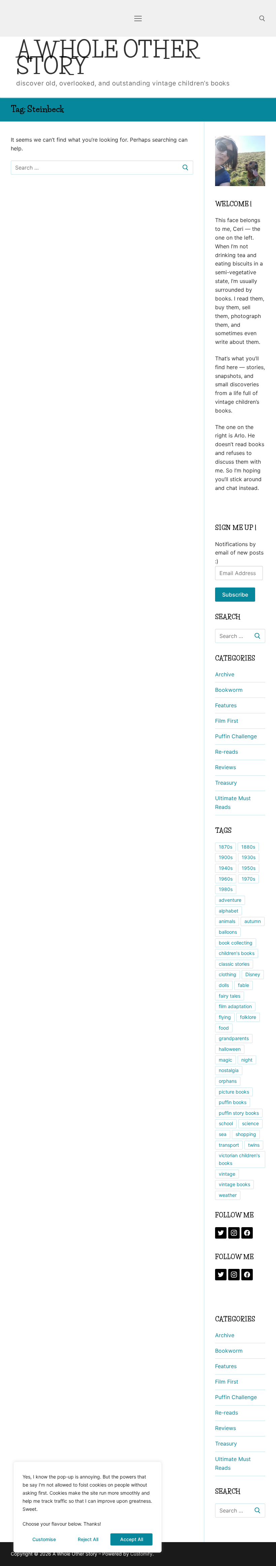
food (224, 1028)
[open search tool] (262, 18)
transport (229, 1145)
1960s (226, 879)
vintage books (234, 1184)
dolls (224, 985)
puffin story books (239, 1113)
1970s (248, 879)
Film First (226, 720)
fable (243, 985)
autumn (252, 921)
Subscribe (235, 594)
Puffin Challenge (236, 736)
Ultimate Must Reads (233, 802)
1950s (248, 868)
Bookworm (229, 689)
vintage (227, 1174)
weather (228, 1195)
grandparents (234, 1038)
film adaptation (235, 1006)
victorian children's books (239, 1159)
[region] (87, 1507)
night (246, 1060)
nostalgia (229, 1070)
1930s (248, 857)
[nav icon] (138, 18)
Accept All (131, 1539)
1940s (226, 868)
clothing (227, 974)
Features (226, 705)
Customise (44, 1539)
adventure (230, 900)
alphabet (228, 911)
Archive (224, 674)
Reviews (225, 767)
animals (227, 921)
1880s (248, 847)
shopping (246, 1134)
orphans (228, 1081)
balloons (228, 932)
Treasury (226, 782)
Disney (252, 974)
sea (223, 1134)
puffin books (232, 1102)
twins (254, 1145)
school (226, 1123)
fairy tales (229, 996)
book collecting (235, 943)
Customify (141, 1554)
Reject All (88, 1539)
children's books (236, 953)
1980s (226, 889)
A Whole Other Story (107, 57)
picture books (234, 1092)
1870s (225, 847)
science (250, 1123)
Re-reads (226, 751)
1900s (226, 857)
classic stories (234, 964)
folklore (248, 1017)
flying (225, 1017)
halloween (230, 1049)
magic (225, 1060)
